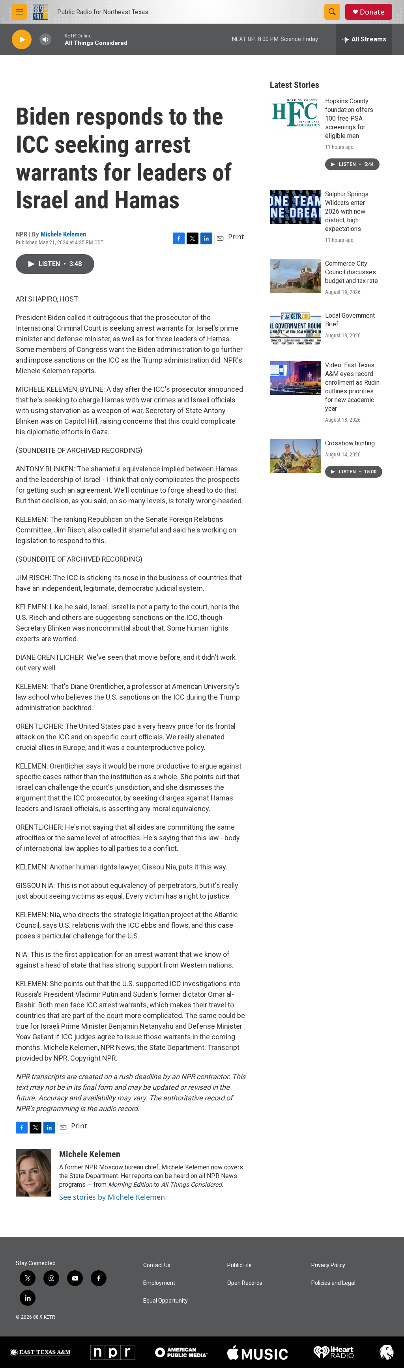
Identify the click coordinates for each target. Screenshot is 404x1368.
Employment (159, 1283)
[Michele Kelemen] (33, 1173)
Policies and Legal (333, 1283)
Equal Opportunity (165, 1301)
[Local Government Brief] (295, 328)
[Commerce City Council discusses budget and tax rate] (295, 276)
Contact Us (156, 1265)
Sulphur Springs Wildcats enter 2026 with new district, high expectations (346, 211)
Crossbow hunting (350, 443)
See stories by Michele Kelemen (112, 1197)
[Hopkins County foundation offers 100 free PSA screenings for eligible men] (295, 114)
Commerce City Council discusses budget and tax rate (351, 272)
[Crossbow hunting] (295, 456)
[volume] (45, 39)
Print (236, 236)
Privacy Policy (328, 1265)
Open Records (244, 1283)
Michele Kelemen (63, 234)
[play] (21, 39)
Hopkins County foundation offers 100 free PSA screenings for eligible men (349, 118)
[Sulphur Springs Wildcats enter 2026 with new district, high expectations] (295, 207)
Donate (372, 12)
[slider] (58, 39)
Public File (239, 1265)
